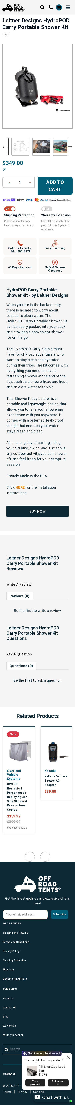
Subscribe (59, 914)
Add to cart (55, 185)
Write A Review (18, 584)
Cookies (38, 1092)
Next (70, 146)
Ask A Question (19, 654)
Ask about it (58, 1083)
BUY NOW (37, 511)
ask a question (49, 680)
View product (35, 1083)
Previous (5, 147)
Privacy (22, 1092)
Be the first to (37, 610)
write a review (49, 610)
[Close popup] (68, 1056)
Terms (7, 1092)
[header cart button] (58, 7)
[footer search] (6, 1050)
